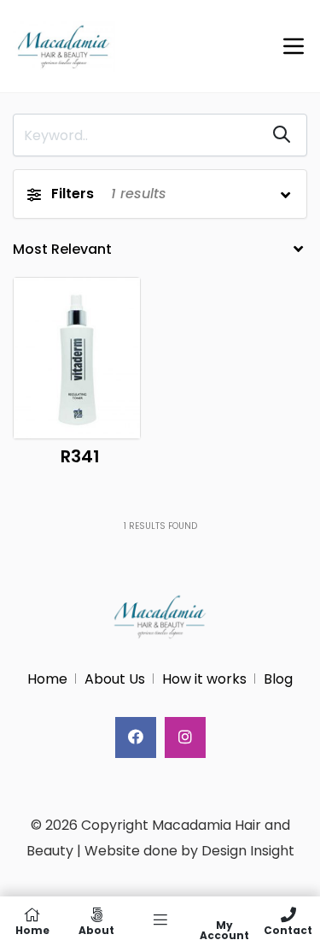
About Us (114, 679)
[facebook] (135, 737)
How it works (204, 679)
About (96, 929)
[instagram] (185, 737)
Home (47, 679)
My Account (224, 929)
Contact (288, 929)
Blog (278, 679)
